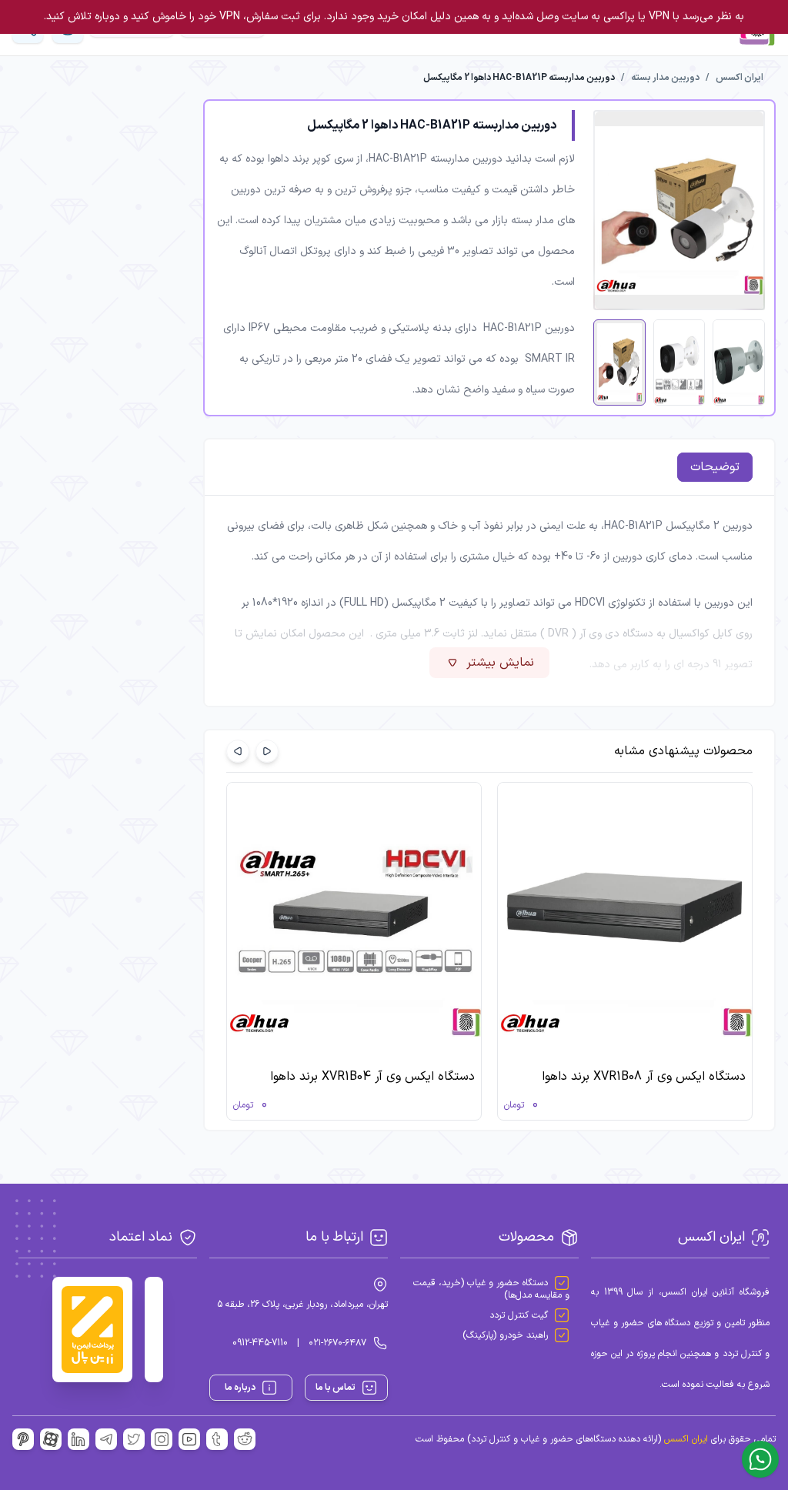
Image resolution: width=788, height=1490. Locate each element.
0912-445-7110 (260, 1343)
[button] (267, 751)
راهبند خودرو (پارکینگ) (505, 1335)
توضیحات (715, 467)
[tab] (715, 467)
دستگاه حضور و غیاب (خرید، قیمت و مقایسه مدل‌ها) (491, 1289)
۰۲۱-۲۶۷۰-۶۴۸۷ (337, 1343)
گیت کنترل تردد (518, 1315)
